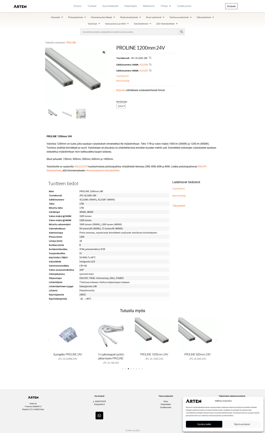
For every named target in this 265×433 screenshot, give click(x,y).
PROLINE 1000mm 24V (154, 354)
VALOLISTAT (81, 166)
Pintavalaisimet (75, 17)
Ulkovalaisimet (204, 17)
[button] (104, 52)
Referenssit (149, 6)
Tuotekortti (122, 75)
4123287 (143, 70)
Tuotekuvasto (184, 6)
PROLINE (71, 42)
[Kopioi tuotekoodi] (150, 58)
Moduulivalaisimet (129, 17)
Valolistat (92, 23)
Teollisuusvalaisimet (179, 17)
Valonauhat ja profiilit (115, 23)
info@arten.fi (99, 404)
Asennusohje (123, 80)
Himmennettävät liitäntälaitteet (102, 170)
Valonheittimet (141, 23)
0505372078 (100, 401)
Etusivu (77, 6)
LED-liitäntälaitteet (165, 23)
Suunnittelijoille (110, 6)
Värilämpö (121, 101)
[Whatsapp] (99, 415)
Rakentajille (131, 6)
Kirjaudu (120, 90)
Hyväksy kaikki (204, 424)
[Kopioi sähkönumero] (150, 64)
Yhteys (164, 6)
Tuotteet (92, 6)
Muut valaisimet (153, 17)
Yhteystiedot (166, 404)
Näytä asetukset (242, 424)
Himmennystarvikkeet (101, 17)
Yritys (165, 401)
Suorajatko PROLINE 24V (67, 354)
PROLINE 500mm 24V (197, 354)
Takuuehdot (178, 205)
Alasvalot (55, 17)
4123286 (143, 64)
